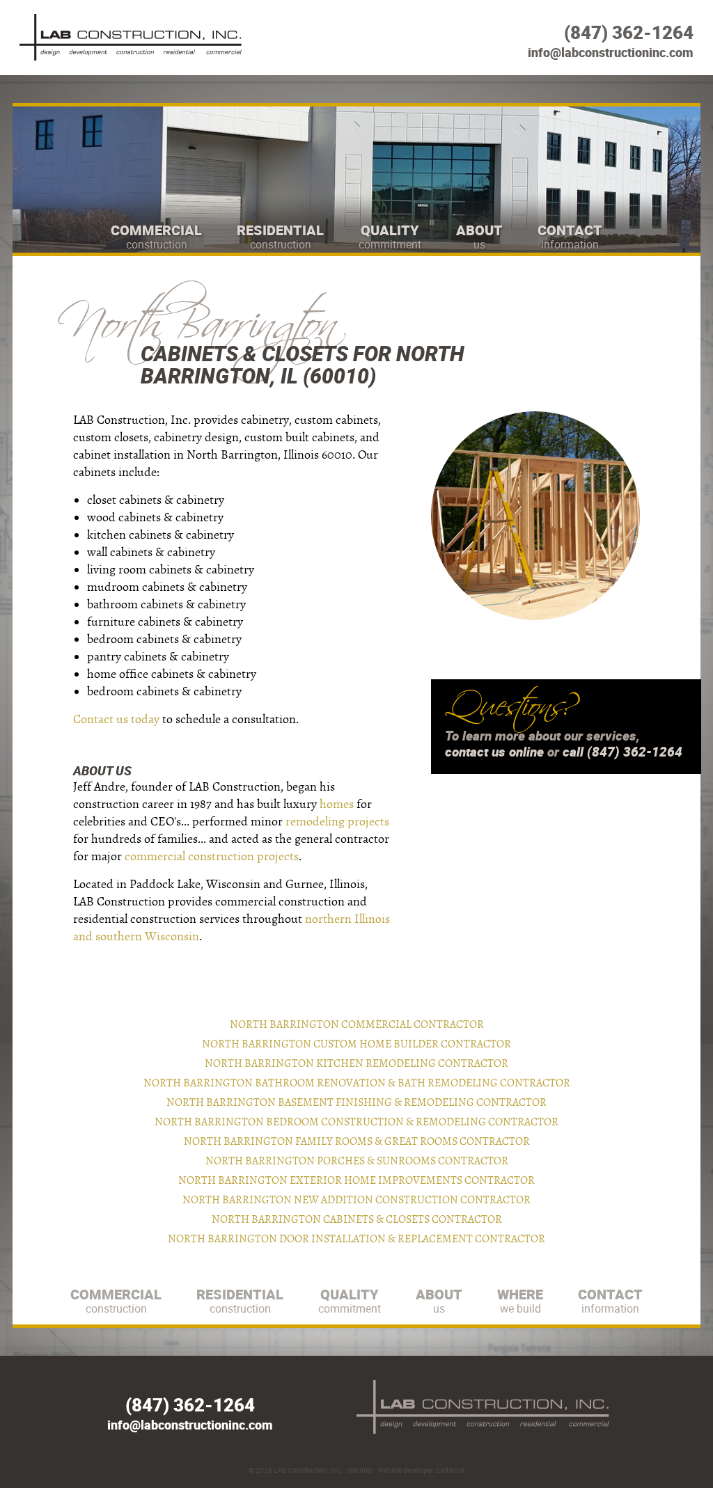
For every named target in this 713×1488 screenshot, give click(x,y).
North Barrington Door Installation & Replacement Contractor (356, 1239)
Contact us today (116, 719)
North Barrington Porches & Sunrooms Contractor (356, 1161)
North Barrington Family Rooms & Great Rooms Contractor (357, 1141)
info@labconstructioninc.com (611, 52)
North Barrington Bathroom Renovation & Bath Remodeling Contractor (356, 1083)
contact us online (494, 752)
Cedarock (450, 1470)
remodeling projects (337, 822)
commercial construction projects (212, 856)
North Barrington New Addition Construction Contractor (356, 1200)
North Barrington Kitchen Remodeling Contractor (356, 1063)
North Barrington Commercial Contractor (357, 1024)
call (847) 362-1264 (622, 752)
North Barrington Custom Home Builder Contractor (356, 1044)
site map (360, 1470)
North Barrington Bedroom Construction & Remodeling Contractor (356, 1122)
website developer (405, 1470)
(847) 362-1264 (629, 32)
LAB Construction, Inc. (308, 1470)
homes (337, 804)
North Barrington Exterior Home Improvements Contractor (356, 1180)
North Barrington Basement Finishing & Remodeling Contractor (356, 1102)
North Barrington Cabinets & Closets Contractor (357, 1219)
